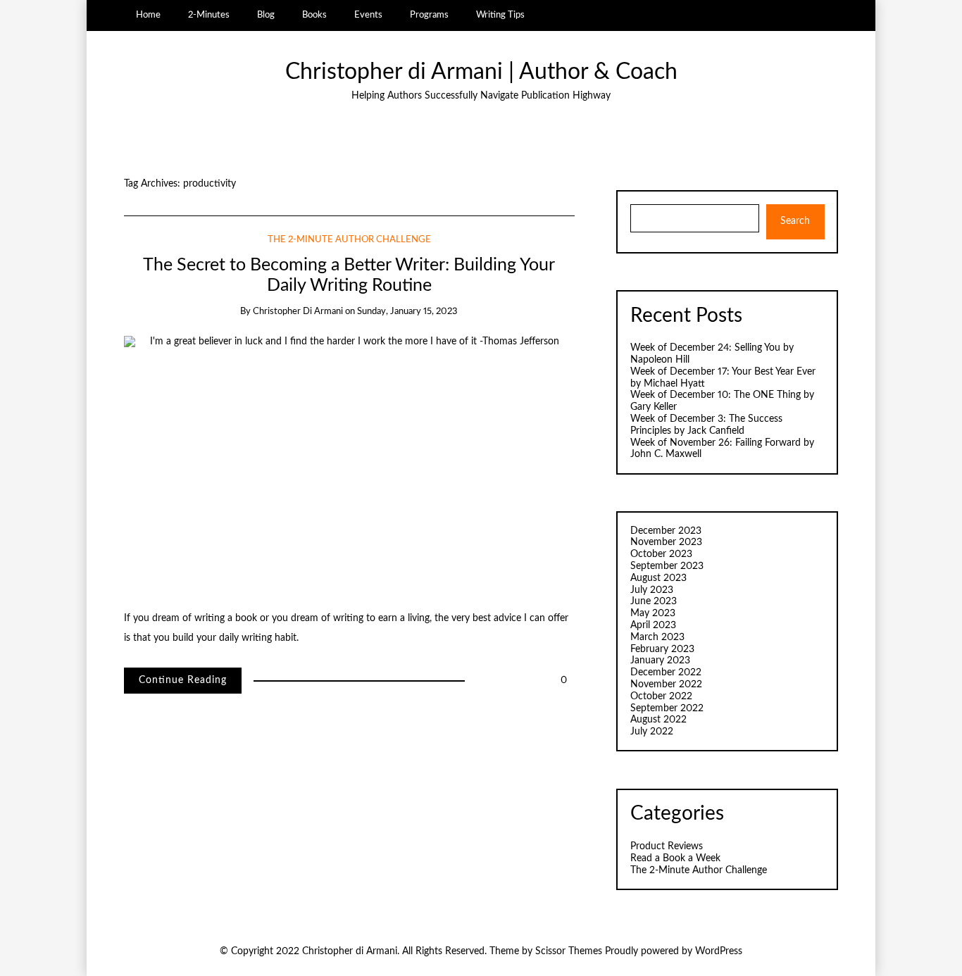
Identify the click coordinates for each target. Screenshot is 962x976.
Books (314, 15)
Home (148, 15)
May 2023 (652, 613)
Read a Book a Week (675, 858)
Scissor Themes (568, 951)
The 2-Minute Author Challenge (349, 239)
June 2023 (653, 601)
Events (368, 15)
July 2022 (651, 732)
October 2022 (661, 696)
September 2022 (667, 708)
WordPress (718, 951)
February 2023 (662, 649)
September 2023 (667, 566)
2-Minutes (209, 15)
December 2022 (665, 672)
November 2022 (666, 684)
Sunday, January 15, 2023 (407, 311)
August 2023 (658, 578)
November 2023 (666, 542)
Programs (429, 15)
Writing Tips (500, 15)
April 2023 (653, 625)
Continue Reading (183, 680)
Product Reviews (666, 846)
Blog (266, 15)
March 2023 (657, 637)
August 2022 (658, 720)
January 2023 (660, 660)
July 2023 (651, 590)
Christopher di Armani (298, 311)
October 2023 (661, 554)
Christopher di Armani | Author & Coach (481, 72)
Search (795, 221)
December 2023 (665, 531)
